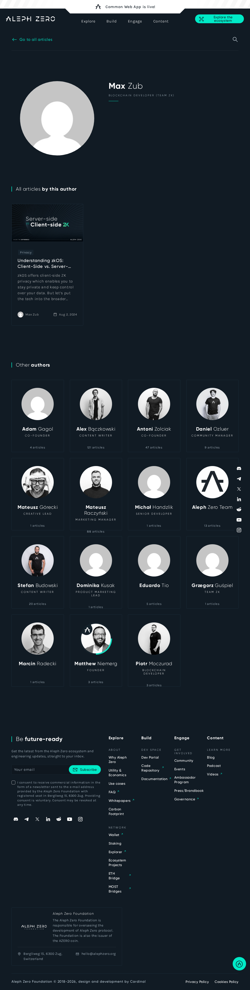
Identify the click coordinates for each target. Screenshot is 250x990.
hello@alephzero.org (99, 954)
